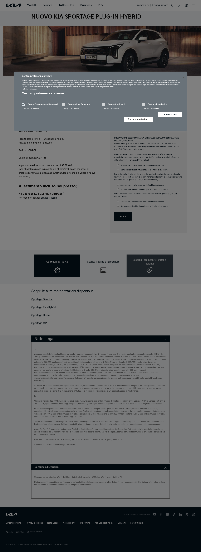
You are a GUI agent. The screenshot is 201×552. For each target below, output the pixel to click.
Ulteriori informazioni (30, 89)
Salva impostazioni (138, 119)
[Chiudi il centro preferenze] (183, 77)
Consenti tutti (170, 114)
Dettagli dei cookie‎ (31, 108)
